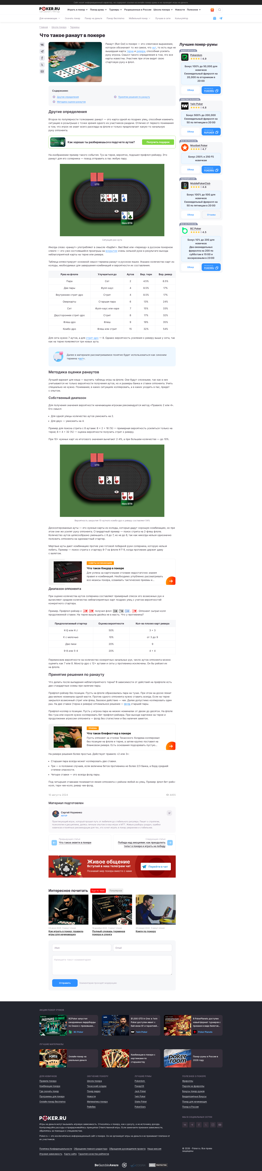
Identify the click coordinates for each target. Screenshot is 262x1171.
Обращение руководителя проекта (127, 1148)
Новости (180, 9)
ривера (141, 51)
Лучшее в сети (162, 18)
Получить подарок (158, 142)
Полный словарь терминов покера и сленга (108, 933)
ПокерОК (139, 1086)
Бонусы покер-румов (193, 1091)
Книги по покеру (146, 931)
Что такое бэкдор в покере (105, 568)
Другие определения (68, 97)
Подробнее (172, 582)
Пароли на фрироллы (193, 1086)
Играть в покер (76, 9)
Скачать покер (72, 18)
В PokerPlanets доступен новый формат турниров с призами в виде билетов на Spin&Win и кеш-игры (207, 1022)
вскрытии (111, 250)
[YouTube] (220, 1124)
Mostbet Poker (198, 145)
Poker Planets (205, 1032)
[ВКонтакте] (185, 1124)
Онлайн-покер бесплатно (52, 1101)
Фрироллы (187, 1081)
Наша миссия (154, 1148)
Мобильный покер (138, 18)
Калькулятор (181, 18)
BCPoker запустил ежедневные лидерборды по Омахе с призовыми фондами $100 (82, 1022)
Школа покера (161, 9)
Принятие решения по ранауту (134, 97)
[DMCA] (158, 1165)
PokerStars (140, 1106)
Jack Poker (140, 1091)
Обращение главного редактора (90, 1148)
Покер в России (190, 1106)
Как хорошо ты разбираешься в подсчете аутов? (101, 142)
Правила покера (47, 1081)
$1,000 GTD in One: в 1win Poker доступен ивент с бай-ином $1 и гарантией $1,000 (144, 1022)
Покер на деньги (93, 18)
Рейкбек (91, 1106)
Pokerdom (196, 55)
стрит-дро (92, 337)
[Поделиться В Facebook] (42, 58)
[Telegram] (192, 1124)
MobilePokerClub (200, 183)
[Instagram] (213, 1124)
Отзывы (211, 214)
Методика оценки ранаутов (71, 101)
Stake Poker (141, 1101)
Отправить (65, 983)
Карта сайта (70, 1154)
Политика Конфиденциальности (55, 1148)
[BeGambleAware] (106, 1165)
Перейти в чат (158, 866)
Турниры (114, 9)
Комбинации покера (49, 1086)
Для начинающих (48, 18)
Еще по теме (98, 890)
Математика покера (97, 1101)
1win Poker (196, 103)
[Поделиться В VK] (42, 44)
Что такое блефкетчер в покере (109, 733)
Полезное (192, 9)
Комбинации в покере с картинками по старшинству (143, 1058)
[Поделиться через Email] (42, 71)
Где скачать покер (49, 1091)
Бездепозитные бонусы (194, 1096)
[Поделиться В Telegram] (42, 51)
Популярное (116, 890)
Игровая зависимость (50, 1154)
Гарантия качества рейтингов (93, 1154)
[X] (206, 1124)
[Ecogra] (137, 1165)
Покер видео (93, 1091)
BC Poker (195, 228)
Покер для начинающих (194, 1101)
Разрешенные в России (137, 9)
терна (130, 51)
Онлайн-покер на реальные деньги (78, 1058)
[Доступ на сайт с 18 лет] (124, 1165)
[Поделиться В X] (42, 64)
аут (154, 47)
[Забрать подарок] (212, 10)
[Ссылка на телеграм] (221, 18)
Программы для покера (51, 1096)
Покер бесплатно (115, 18)
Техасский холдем (96, 1086)
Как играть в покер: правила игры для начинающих (66, 933)
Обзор (190, 90)
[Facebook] (199, 1124)
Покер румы (97, 9)
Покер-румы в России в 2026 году (205, 1058)
